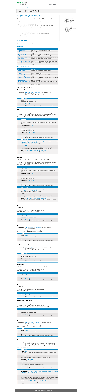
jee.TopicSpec (67, 32)
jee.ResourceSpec (68, 30)
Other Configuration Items (69, 20)
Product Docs (19, 7)
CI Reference (63, 17)
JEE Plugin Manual (28, 7)
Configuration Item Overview (68, 18)
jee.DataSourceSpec (68, 22)
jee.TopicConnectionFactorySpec (70, 31)
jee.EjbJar (20, 53)
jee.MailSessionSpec (68, 27)
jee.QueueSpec (67, 29)
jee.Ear (66, 23)
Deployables (67, 19)
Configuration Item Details (67, 21)
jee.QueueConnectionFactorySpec (71, 28)
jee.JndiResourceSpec (69, 26)
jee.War (19, 64)
